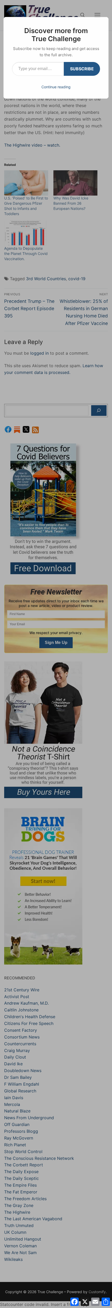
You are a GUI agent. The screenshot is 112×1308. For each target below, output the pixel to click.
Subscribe (82, 68)
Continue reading (56, 87)
